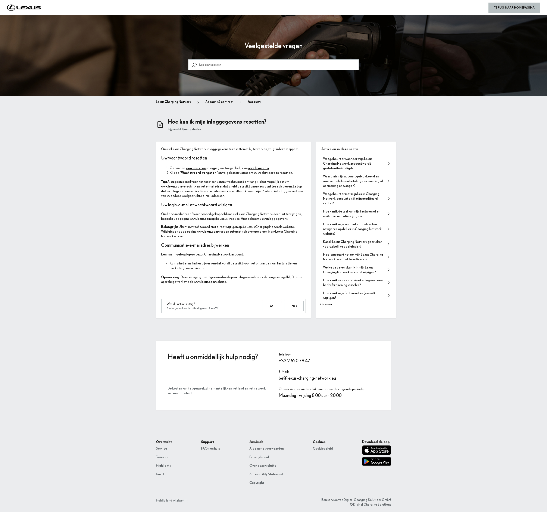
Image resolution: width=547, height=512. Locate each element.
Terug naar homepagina (514, 7)
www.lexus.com (196, 168)
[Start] (24, 7)
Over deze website (262, 465)
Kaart (160, 474)
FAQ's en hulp (210, 448)
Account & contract (219, 101)
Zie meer (326, 304)
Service (161, 448)
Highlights (163, 465)
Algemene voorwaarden (266, 448)
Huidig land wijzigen (170, 500)
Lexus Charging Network (173, 101)
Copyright (256, 482)
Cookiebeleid (323, 448)
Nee (294, 305)
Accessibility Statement (266, 474)
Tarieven (162, 457)
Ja (271, 305)
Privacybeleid (259, 457)
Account (254, 101)
